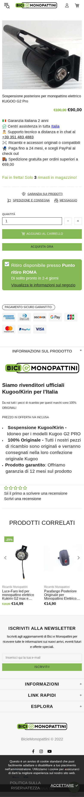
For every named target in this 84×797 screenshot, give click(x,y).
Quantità (8, 214)
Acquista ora (42, 246)
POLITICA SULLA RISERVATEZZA (25, 785)
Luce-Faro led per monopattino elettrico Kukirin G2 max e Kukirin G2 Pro (18, 594)
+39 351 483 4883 (18, 137)
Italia (55, 126)
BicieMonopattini (36, 5)
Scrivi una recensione (22, 499)
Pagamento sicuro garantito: (28, 307)
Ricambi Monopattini (15, 586)
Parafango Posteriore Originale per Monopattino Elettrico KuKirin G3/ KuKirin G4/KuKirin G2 (60, 594)
